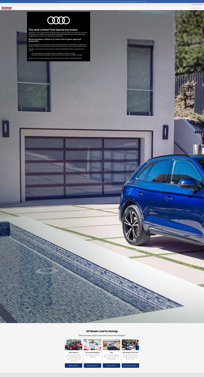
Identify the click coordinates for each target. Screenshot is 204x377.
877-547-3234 (199, 4)
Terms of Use (123, 1)
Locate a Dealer (73, 365)
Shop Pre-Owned (92, 365)
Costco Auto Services (196, 8)
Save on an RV (111, 365)
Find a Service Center (130, 365)
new (78, 34)
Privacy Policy (131, 1)
